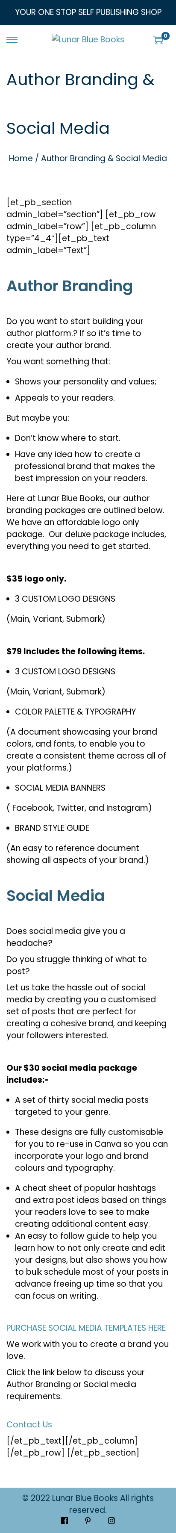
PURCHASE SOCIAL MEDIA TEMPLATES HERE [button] (86, 1328)
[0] (158, 40)
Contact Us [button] (29, 1424)
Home (21, 158)
